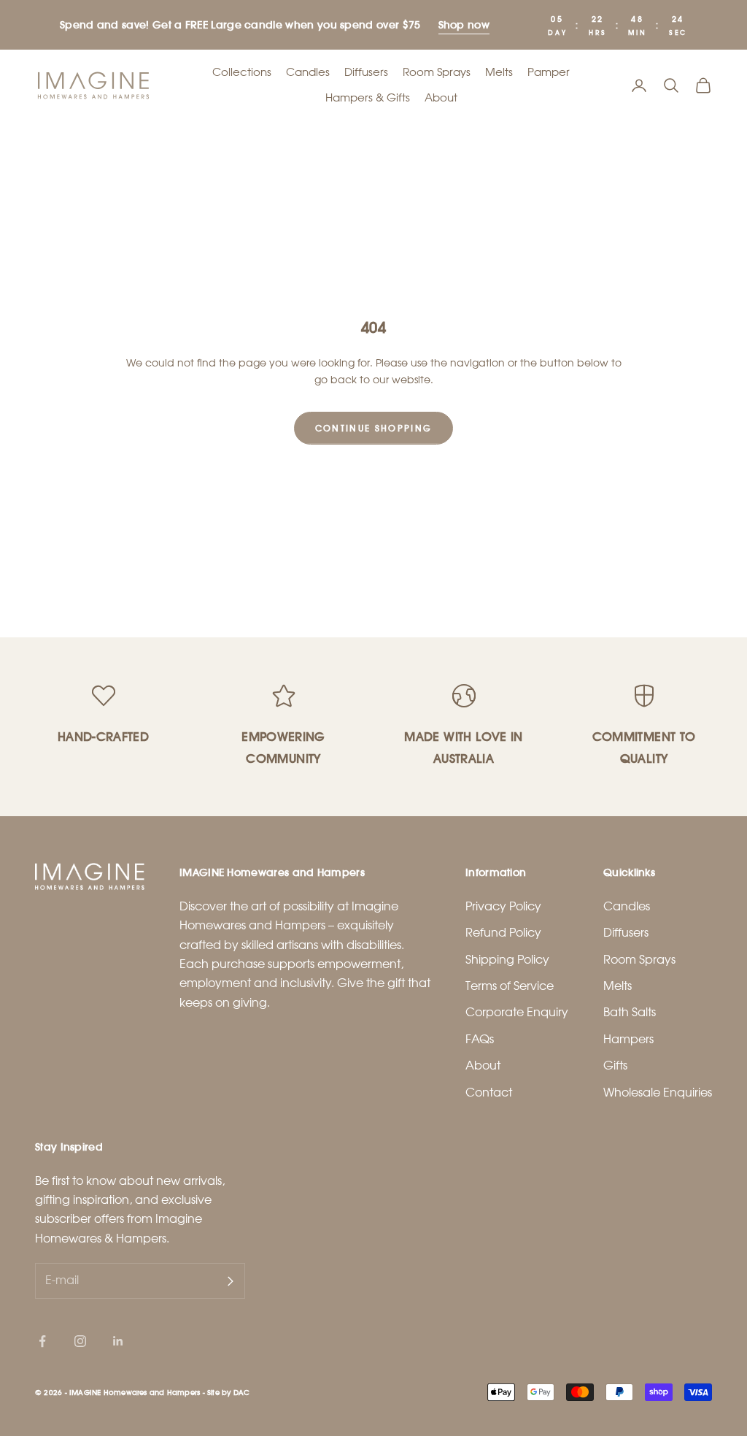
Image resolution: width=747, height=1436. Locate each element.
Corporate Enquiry (516, 1012)
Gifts (615, 1065)
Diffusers (366, 72)
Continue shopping (374, 428)
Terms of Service (509, 986)
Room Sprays (437, 72)
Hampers (628, 1039)
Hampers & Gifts (367, 97)
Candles (308, 72)
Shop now (464, 24)
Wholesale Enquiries (657, 1092)
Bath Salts (629, 1012)
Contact (488, 1092)
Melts (499, 72)
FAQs (479, 1039)
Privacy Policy (503, 906)
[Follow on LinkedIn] (118, 1341)
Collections (241, 72)
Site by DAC (228, 1392)
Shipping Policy (507, 960)
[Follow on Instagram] (80, 1341)
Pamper (548, 72)
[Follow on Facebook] (42, 1341)
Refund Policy (503, 933)
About (441, 97)
